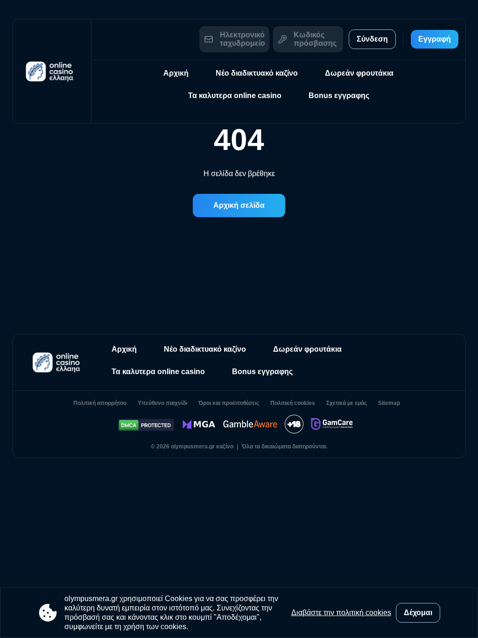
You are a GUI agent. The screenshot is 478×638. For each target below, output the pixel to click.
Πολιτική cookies (292, 403)
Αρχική (176, 73)
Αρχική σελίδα (239, 205)
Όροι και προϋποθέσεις (228, 403)
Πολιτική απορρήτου (100, 403)
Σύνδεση (372, 39)
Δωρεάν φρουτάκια (359, 73)
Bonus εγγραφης (339, 95)
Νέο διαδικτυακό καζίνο (257, 73)
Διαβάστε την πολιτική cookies (341, 613)
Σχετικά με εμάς (346, 403)
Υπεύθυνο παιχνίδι (162, 403)
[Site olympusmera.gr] (51, 71)
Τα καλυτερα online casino (234, 95)
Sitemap (389, 403)
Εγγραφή (434, 39)
